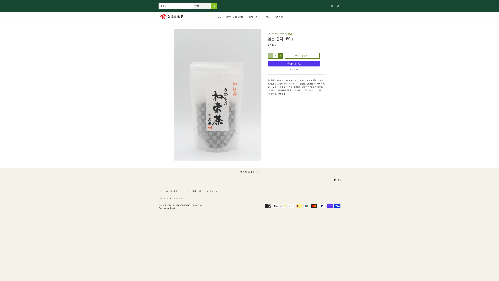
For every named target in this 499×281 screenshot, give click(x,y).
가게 (161, 191)
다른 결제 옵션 (294, 69)
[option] (217, 95)
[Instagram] (339, 180)
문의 (201, 191)
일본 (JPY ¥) (164, 198)
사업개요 (184, 191)
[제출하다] (214, 6)
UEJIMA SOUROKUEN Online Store (187, 205)
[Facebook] (335, 180)
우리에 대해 (171, 191)
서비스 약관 (212, 191)
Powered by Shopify (167, 208)
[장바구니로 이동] (337, 6)
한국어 (177, 198)
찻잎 (290, 33)
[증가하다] (280, 56)
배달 (194, 191)
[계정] (332, 6)
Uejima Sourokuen (277, 33)
